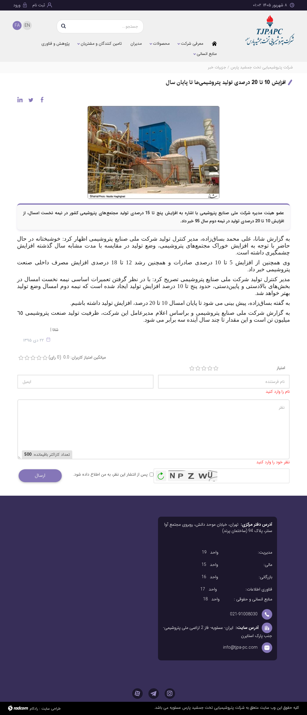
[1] (192, 368)
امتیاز (281, 368)
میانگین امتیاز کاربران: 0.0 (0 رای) (77, 357)
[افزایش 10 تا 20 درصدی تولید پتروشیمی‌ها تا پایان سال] (153, 152)
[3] (204, 368)
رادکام (34, 708)
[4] (210, 368)
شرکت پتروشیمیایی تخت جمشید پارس (262, 67)
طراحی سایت (51, 708)
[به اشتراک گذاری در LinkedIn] (19, 99)
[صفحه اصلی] (214, 43)
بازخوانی (161, 474)
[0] (21, 358)
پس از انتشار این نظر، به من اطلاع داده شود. (110, 474)
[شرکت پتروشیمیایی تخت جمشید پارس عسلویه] (263, 30)
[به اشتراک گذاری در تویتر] (31, 99)
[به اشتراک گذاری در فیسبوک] (42, 99)
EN (27, 25)
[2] (198, 368)
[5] (216, 368)
